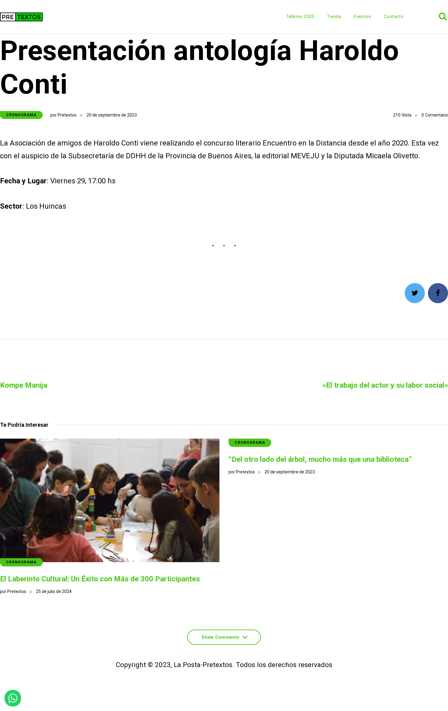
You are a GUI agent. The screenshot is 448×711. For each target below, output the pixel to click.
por (63, 115)
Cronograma (21, 115)
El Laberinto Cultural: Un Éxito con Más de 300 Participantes (100, 579)
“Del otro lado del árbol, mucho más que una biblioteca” (320, 459)
